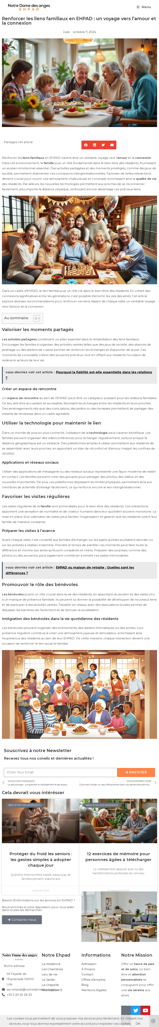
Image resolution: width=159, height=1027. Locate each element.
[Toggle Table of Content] (34, 318)
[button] (85, 145)
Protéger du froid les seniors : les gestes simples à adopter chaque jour (41, 859)
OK (138, 1023)
